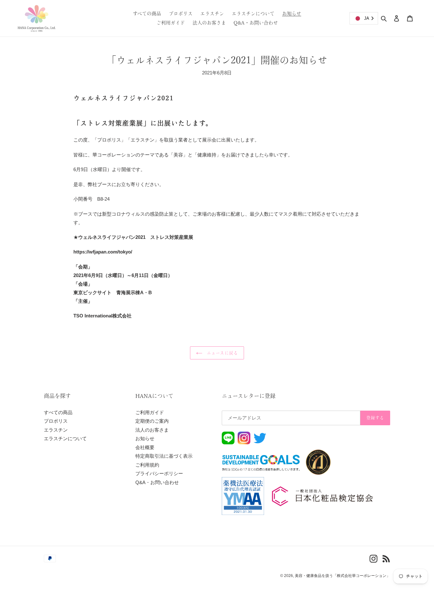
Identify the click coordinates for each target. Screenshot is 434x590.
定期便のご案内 (152, 421)
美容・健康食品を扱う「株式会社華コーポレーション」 (342, 575)
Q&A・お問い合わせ (157, 482)
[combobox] (363, 18)
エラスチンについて (65, 438)
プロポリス (56, 421)
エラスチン (56, 430)
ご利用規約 (147, 465)
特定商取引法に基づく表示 (164, 456)
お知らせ (144, 438)
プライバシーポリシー (159, 473)
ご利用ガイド (149, 412)
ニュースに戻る (222, 353)
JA (366, 18)
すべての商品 (58, 412)
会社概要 (144, 447)
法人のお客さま (152, 430)
